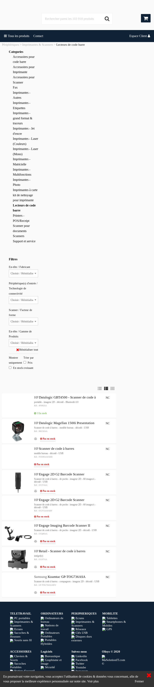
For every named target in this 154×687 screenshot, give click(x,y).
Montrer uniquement (15, 360)
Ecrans (18, 629)
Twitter (80, 663)
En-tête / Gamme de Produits (20, 334)
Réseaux (81, 629)
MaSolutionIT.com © (113, 661)
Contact (38, 36)
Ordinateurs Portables (50, 634)
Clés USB (82, 632)
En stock (18, 367)
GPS (109, 629)
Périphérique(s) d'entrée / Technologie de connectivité (23, 288)
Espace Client (138, 36)
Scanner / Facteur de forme (20, 313)
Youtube (81, 667)
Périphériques (10, 44)
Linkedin (81, 656)
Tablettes (112, 618)
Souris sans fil (23, 640)
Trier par (28, 357)
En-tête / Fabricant (19, 267)
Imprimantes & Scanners (37, 44)
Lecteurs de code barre (70, 44)
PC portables (22, 618)
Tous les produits (18, 36)
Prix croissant (28, 365)
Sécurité (50, 667)
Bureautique (52, 656)
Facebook (82, 660)
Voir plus (93, 681)
